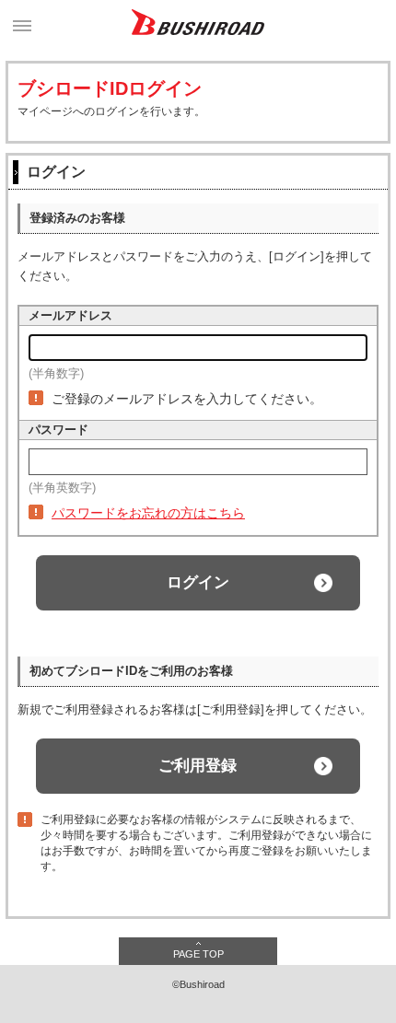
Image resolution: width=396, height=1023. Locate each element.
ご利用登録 (197, 765)
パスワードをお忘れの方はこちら (148, 513)
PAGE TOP (198, 953)
